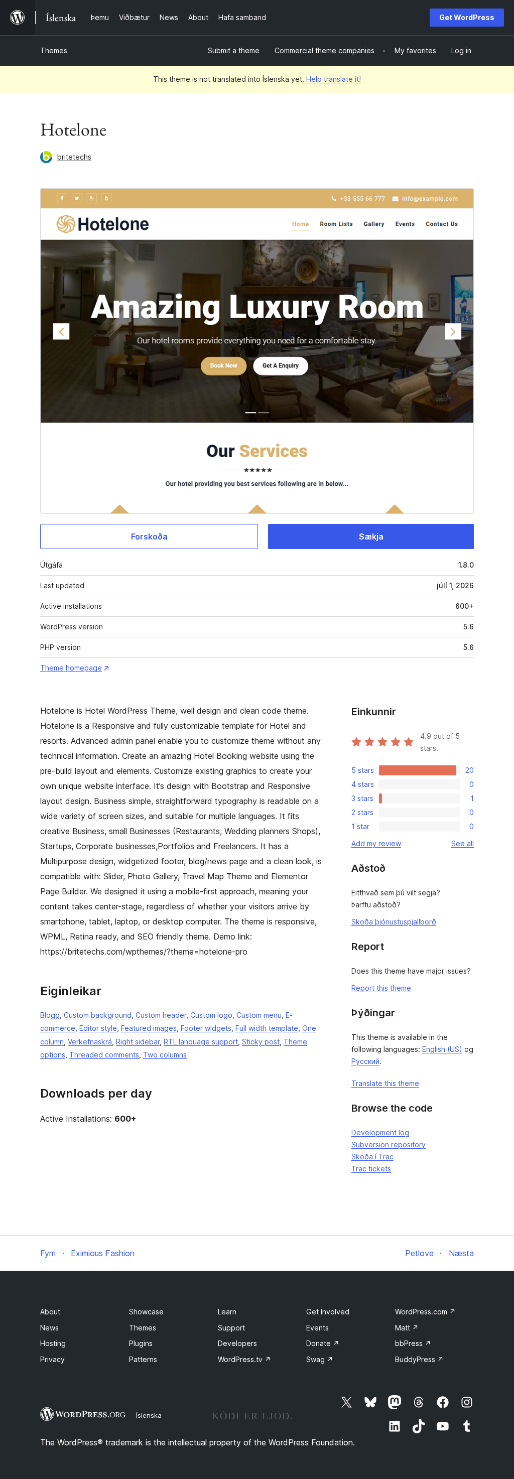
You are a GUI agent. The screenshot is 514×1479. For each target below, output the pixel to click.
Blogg (50, 1015)
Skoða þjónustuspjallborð (393, 921)
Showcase (146, 1311)
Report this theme (381, 988)
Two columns (165, 1054)
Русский (365, 1061)
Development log (380, 1132)
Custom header (161, 1015)
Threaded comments (104, 1054)
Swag (319, 1359)
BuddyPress (419, 1359)
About (50, 1311)
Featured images (149, 1028)
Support (231, 1327)
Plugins (141, 1343)
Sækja (371, 536)
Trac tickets (371, 1168)
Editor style (98, 1028)
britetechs (74, 157)
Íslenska (149, 1415)
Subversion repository (388, 1144)
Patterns (143, 1359)
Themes (53, 50)
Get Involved (327, 1311)
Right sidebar (138, 1041)
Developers (237, 1343)
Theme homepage (71, 667)
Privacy (52, 1359)
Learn (227, 1311)
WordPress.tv (244, 1359)
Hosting (53, 1343)
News (49, 1327)
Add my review (376, 843)
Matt (407, 1327)
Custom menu (259, 1015)
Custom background (98, 1015)
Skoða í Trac (372, 1156)
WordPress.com (425, 1311)
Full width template (266, 1028)
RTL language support (201, 1041)
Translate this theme (385, 1083)
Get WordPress (466, 17)
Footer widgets (206, 1028)
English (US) (442, 1049)
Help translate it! (333, 79)
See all (462, 843)
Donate (322, 1343)
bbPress (413, 1343)
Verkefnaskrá (90, 1041)
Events (317, 1327)
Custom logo (211, 1015)
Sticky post (261, 1041)
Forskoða (149, 536)
